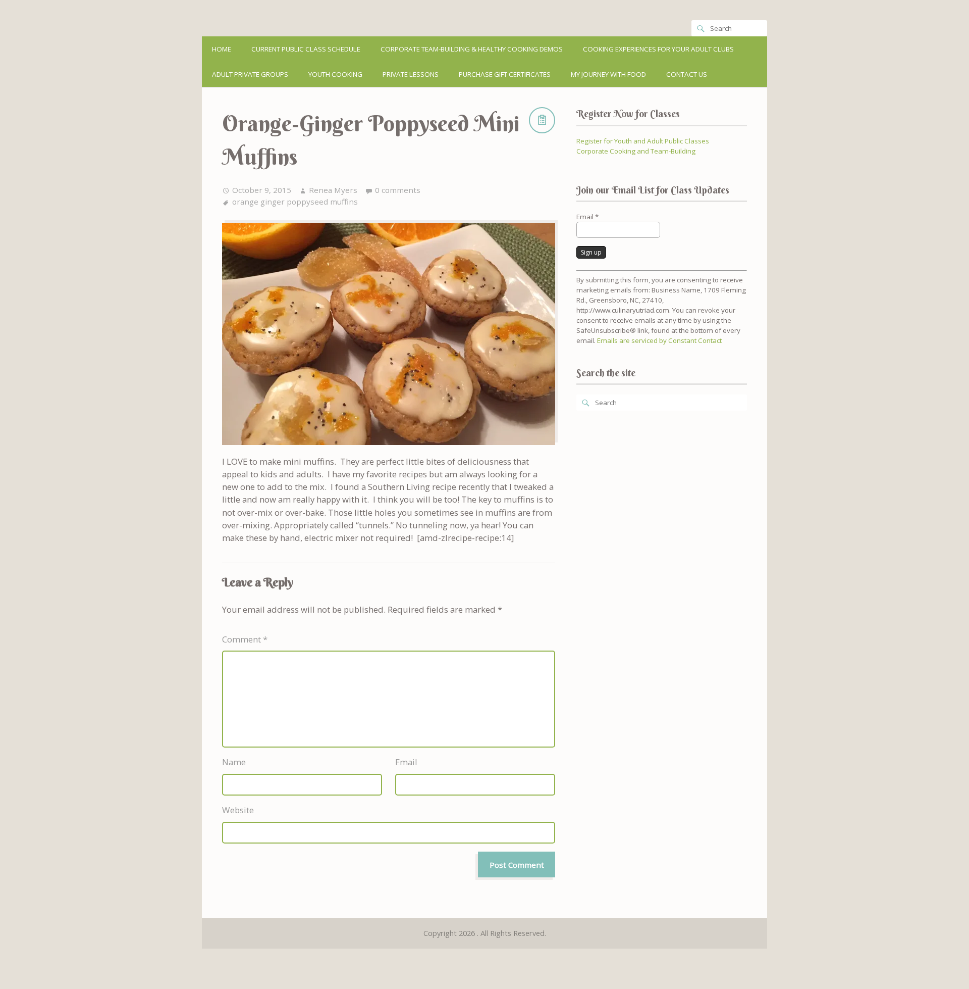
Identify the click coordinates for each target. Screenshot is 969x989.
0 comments (397, 190)
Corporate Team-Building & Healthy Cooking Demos (472, 49)
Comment (244, 639)
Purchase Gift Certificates (505, 74)
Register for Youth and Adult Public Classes (642, 140)
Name (234, 762)
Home (221, 49)
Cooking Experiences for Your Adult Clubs (658, 49)
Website (238, 810)
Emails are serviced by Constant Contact (659, 340)
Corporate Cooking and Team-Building (635, 151)
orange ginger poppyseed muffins (295, 201)
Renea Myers (333, 190)
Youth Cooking (335, 74)
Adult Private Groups (250, 74)
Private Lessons (411, 74)
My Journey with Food (608, 74)
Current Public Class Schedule (305, 49)
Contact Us (686, 74)
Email (406, 762)
